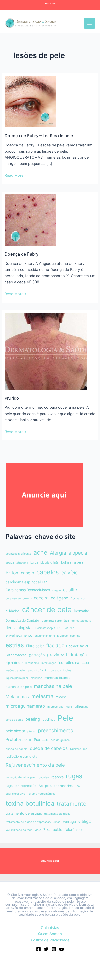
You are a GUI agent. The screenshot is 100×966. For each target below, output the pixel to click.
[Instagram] (54, 949)
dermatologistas (19, 627)
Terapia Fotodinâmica (41, 793)
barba (34, 562)
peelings (49, 719)
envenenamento (45, 635)
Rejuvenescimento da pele (35, 765)
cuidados (13, 611)
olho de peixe (14, 719)
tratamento (71, 803)
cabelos (47, 572)
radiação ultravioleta (21, 756)
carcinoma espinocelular (26, 582)
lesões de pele (15, 670)
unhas (57, 822)
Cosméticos (78, 598)
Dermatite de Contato (22, 620)
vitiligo (84, 821)
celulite (70, 589)
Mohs (69, 706)
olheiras (81, 706)
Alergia (58, 553)
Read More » (15, 176)
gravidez (55, 654)
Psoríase (41, 739)
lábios (67, 670)
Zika (47, 829)
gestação (37, 655)
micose (61, 697)
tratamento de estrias (24, 813)
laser (85, 662)
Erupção (62, 635)
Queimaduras (78, 749)
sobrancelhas (64, 786)
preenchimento (55, 730)
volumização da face (19, 830)
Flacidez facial (77, 646)
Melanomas (17, 696)
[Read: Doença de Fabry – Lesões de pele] (30, 101)
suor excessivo (15, 793)
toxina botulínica (30, 803)
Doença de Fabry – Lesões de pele (39, 135)
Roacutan (43, 777)
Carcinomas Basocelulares (28, 590)
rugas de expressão (21, 786)
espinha (75, 635)
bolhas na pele (72, 562)
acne (40, 552)
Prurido (12, 398)
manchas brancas (57, 678)
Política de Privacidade (50, 940)
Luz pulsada (53, 670)
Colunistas (50, 927)
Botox (12, 572)
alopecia (77, 553)
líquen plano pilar (17, 678)
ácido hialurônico (67, 829)
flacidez (55, 646)
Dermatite (81, 611)
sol (79, 786)
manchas (36, 678)
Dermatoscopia (45, 628)
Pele (65, 718)
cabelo (27, 572)
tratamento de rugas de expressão (28, 822)
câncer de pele (47, 609)
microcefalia (55, 706)
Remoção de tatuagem (20, 777)
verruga (69, 821)
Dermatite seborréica (55, 620)
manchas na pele (53, 686)
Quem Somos (50, 934)
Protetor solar (19, 739)
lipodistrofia (35, 670)
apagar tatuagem (17, 562)
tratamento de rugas (57, 813)
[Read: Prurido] (46, 351)
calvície (69, 573)
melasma (42, 696)
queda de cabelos (49, 748)
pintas (31, 731)
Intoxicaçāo (48, 663)
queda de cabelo (16, 749)
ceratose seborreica (19, 598)
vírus (38, 830)
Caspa (56, 590)
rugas (74, 776)
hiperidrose (14, 663)
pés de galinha (60, 740)
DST (60, 628)
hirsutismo (32, 663)
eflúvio (69, 628)
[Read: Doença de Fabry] (30, 220)
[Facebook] (38, 949)
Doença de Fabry (21, 254)
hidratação (76, 654)
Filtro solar (35, 646)
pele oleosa (15, 731)
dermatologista (81, 620)
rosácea (57, 777)
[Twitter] (46, 949)
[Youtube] (61, 949)
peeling (32, 719)
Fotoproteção (16, 655)
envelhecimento (19, 635)
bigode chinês (49, 562)
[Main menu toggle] (89, 23)
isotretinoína (68, 662)
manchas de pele (19, 687)
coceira (41, 598)
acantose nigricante (18, 553)
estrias (15, 645)
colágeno (59, 598)
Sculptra (45, 786)
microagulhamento (25, 706)
